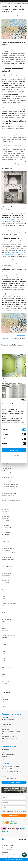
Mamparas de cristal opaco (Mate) (9, 561)
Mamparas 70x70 (5, 509)
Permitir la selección (14, 455)
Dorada (3, 674)
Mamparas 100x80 (5, 516)
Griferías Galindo (5, 699)
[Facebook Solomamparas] (20, 839)
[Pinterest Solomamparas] (25, 839)
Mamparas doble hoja (6, 472)
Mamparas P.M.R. (5, 582)
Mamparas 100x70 (5, 514)
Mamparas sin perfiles (6, 568)
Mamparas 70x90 (5, 511)
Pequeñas (3, 539)
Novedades (9, 3)
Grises (2, 610)
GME (2, 591)
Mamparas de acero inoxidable (8, 552)
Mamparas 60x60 (5, 507)
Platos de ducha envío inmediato (11, 734)
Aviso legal (5, 843)
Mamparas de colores (6, 497)
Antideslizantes (4, 639)
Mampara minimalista (6, 573)
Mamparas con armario (6, 477)
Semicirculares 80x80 (6, 529)
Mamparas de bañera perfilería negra (9, 488)
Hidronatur (3, 658)
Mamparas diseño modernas (7, 578)
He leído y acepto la (14, 811)
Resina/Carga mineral (6, 623)
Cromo (3, 676)
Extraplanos (4, 637)
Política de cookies (7, 847)
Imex (2, 694)
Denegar (14, 460)
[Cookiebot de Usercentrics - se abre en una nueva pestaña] (20, 400)
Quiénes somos (6, 724)
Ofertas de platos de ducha (9, 771)
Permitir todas (14, 450)
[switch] (24, 434)
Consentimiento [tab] (6, 403)
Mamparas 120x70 (5, 520)
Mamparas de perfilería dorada (8, 495)
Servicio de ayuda (14, 782)
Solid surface (4, 628)
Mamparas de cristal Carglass (7, 559)
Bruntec (3, 660)
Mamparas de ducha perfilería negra (9, 486)
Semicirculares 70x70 (6, 527)
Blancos (3, 612)
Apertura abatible (5, 463)
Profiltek (3, 596)
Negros (3, 607)
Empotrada (4, 683)
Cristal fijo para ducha (6, 468)
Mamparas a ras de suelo (6, 475)
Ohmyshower (4, 662)
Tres (2, 697)
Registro (4, 752)
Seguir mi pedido (6, 759)
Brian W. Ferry (9, 338)
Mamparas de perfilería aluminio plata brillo (11, 484)
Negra (2, 669)
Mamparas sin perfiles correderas (8, 571)
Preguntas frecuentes (8, 719)
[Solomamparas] (8, 839)
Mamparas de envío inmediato (10, 731)
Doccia (3, 594)
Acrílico (3, 626)
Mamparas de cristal (5, 550)
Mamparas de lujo (5, 580)
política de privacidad (20, 811)
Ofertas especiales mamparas (10, 766)
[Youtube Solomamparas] (23, 839)
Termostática (4, 688)
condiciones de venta (8, 849)
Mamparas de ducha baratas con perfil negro (11, 500)
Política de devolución (8, 854)
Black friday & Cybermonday (9, 769)
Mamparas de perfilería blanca (8, 491)
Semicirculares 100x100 (6, 534)
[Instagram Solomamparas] (21, 839)
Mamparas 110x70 (5, 518)
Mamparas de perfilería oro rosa (8, 493)
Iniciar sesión (5, 749)
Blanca (3, 671)
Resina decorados (5, 630)
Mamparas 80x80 (5, 525)
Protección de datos (7, 845)
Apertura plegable (5, 465)
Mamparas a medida (7, 736)
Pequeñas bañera (5, 541)
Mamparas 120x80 (5, 523)
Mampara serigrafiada (6, 557)
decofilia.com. (21, 335)
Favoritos (4, 756)
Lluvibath (3, 706)
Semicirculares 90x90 (6, 532)
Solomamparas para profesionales (11, 722)
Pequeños (3, 644)
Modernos (3, 642)
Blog (5, 3)
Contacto (4, 726)
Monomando (4, 685)
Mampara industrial (5, 575)
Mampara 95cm (5, 536)
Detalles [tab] (14, 403)
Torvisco (3, 598)
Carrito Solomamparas (8, 754)
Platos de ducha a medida (9, 738)
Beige (2, 605)
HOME (1, 3)
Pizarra (3, 621)
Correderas (3, 470)
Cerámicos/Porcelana (6, 619)
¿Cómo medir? (5, 729)
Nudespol (3, 653)
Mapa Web (5, 852)
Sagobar (3, 704)
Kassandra (3, 589)
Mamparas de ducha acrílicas (7, 548)
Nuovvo (3, 655)
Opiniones (4, 717)
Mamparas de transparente (7, 555)
